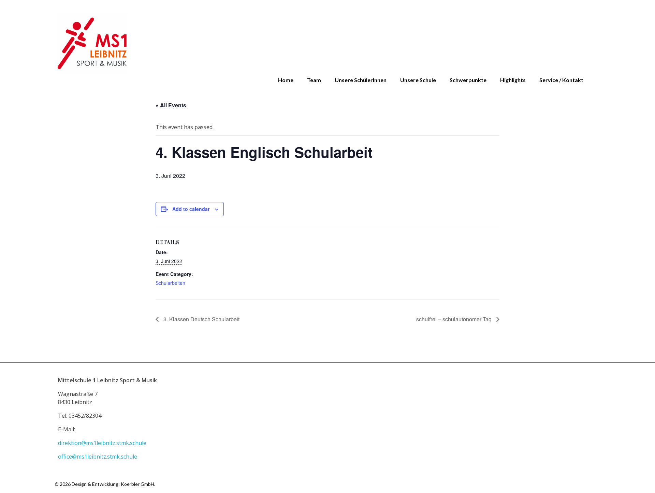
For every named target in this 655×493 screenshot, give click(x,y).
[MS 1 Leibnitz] (327, 43)
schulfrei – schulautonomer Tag (454, 319)
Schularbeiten (170, 282)
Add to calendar (190, 208)
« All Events (171, 105)
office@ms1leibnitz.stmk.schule (98, 456)
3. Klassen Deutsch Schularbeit (200, 319)
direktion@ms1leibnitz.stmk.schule (103, 443)
